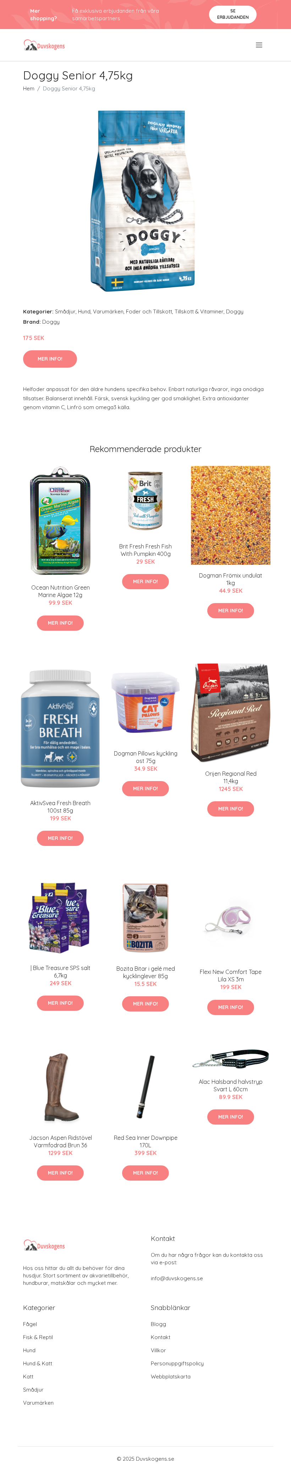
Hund (84, 311)
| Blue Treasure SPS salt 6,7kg (60, 971)
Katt (28, 1376)
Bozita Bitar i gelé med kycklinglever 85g (145, 972)
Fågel (30, 1324)
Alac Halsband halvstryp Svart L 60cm (231, 1085)
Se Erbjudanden (233, 14)
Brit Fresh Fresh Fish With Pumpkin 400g (145, 550)
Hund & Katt (37, 1363)
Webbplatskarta (171, 1376)
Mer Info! (50, 359)
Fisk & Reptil (38, 1337)
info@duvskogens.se (177, 1278)
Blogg (158, 1324)
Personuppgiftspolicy (177, 1363)
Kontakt (160, 1337)
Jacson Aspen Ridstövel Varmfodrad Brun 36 (60, 1141)
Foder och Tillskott (149, 311)
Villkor (158, 1350)
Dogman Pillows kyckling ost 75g (145, 757)
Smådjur (65, 311)
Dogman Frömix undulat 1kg (230, 579)
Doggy (234, 311)
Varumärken (108, 311)
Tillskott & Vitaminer (199, 311)
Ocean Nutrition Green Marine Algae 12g (60, 591)
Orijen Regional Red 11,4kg (231, 777)
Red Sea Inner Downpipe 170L (145, 1141)
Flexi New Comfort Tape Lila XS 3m (231, 975)
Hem (28, 88)
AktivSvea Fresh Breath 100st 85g (60, 806)
